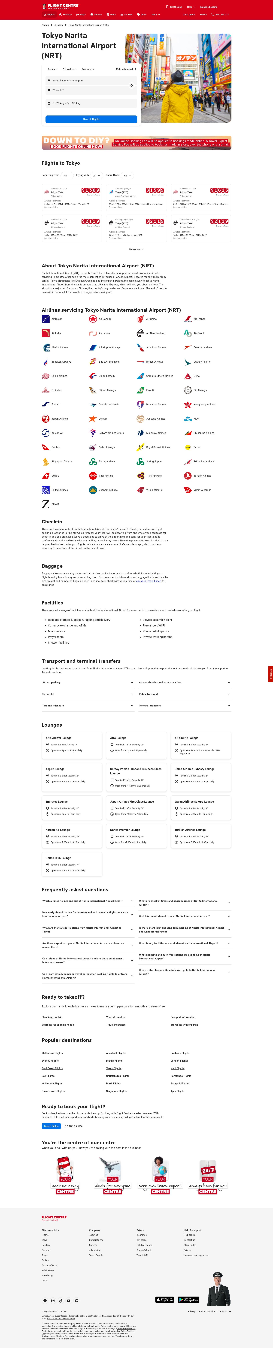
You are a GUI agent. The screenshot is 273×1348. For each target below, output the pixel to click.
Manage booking (209, 7)
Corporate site (96, 1240)
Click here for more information (61, 1318)
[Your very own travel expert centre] (160, 1176)
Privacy (187, 1250)
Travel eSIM (142, 1255)
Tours (113, 14)
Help (189, 7)
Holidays (67, 14)
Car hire (46, 1250)
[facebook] (45, 1300)
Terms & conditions (207, 1311)
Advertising (94, 1250)
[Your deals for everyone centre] (112, 1176)
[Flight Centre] (54, 1218)
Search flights (91, 119)
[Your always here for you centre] (207, 1176)
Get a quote (189, 14)
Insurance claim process (196, 1255)
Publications (48, 1270)
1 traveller (68, 69)
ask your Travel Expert (148, 581)
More (154, 14)
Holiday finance (144, 1245)
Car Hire (128, 14)
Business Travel (49, 1265)
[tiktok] (61, 1300)
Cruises (98, 14)
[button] (270, 674)
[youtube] (68, 1300)
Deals (144, 14)
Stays (83, 14)
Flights (51, 14)
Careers (93, 1245)
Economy (86, 69)
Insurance (141, 1235)
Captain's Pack (143, 1250)
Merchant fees (62, 1336)
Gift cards (141, 1240)
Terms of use (224, 1311)
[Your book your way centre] (65, 1176)
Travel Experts (96, 1255)
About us (93, 1235)
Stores (203, 14)
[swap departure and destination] (131, 85)
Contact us (189, 1240)
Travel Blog (47, 1275)
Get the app (176, 7)
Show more (135, 249)
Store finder (190, 1245)
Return (51, 69)
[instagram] (53, 1300)
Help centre (189, 1235)
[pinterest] (76, 1300)
